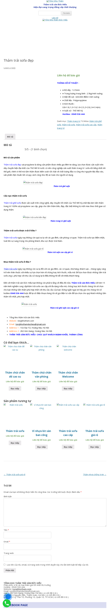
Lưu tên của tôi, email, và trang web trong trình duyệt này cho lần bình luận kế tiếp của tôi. (48, 564)
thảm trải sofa (68, 124)
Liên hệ (55, 17)
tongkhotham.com (21, 589)
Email (7, 541)
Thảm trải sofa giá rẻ (14, 474)
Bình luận (8, 496)
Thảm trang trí (73, 121)
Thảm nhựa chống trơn (94, 474)
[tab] (10, 137)
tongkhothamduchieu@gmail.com (31, 324)
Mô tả (10, 136)
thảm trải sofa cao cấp (86, 124)
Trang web (9, 553)
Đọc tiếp (15, 388)
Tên (6, 530)
